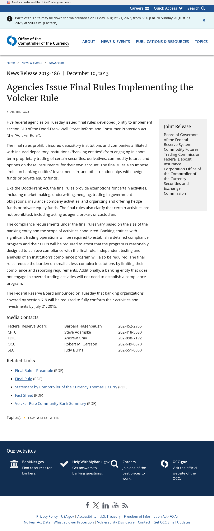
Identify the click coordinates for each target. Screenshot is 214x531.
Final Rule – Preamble (34, 370)
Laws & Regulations (44, 418)
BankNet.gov (33, 461)
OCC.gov (180, 461)
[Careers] (116, 464)
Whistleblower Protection (74, 522)
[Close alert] (204, 20)
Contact (144, 522)
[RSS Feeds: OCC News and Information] (125, 506)
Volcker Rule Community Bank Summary (50, 403)
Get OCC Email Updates (172, 522)
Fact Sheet (24, 395)
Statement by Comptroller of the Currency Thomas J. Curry (66, 386)
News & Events (32, 63)
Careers (137, 8)
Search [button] (193, 8)
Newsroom (56, 63)
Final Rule (23, 378)
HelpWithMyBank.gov (88, 461)
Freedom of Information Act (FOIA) (151, 516)
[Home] (66, 464)
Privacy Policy (47, 516)
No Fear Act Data (37, 522)
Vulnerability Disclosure (116, 522)
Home (11, 63)
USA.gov (67, 516)
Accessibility (86, 516)
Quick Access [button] (165, 8)
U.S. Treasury (110, 516)
